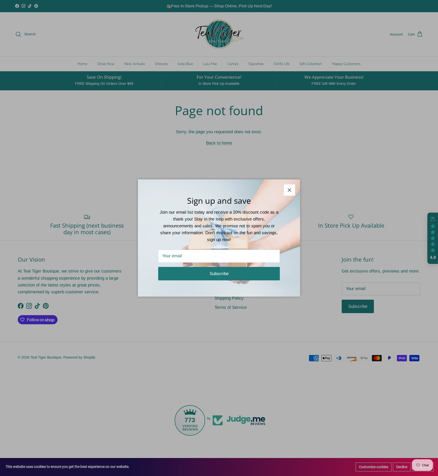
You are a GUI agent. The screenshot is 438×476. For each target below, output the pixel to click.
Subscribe (219, 273)
